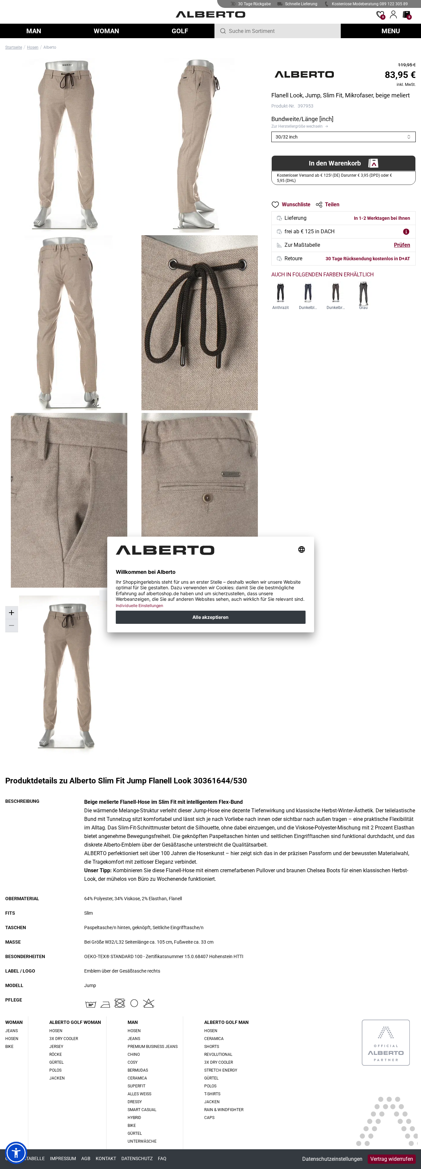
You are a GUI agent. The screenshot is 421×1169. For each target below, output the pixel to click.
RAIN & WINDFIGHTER (223, 1109)
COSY (132, 1062)
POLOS (55, 1070)
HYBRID (134, 1117)
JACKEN (57, 1078)
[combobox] (282, 31)
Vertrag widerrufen (391, 1159)
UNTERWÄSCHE (142, 1141)
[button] (343, 126)
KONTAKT (106, 1158)
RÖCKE (55, 1054)
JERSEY (56, 1046)
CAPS (209, 1117)
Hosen (32, 47)
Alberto (49, 47)
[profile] (393, 14)
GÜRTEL (56, 1062)
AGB (85, 1158)
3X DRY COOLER (63, 1038)
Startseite (13, 47)
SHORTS (211, 1046)
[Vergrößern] (11, 612)
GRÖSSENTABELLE (25, 1158)
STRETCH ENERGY (220, 1070)
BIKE (9, 1046)
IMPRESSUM (63, 1158)
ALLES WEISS (139, 1094)
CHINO (134, 1054)
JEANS (11, 1031)
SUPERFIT (136, 1086)
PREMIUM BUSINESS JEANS (153, 1046)
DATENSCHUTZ (137, 1158)
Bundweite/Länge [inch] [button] (302, 118)
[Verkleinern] (11, 625)
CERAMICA (137, 1078)
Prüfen (402, 245)
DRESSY (135, 1102)
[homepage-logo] (210, 14)
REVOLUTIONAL (218, 1054)
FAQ (162, 1158)
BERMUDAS (138, 1070)
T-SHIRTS (212, 1094)
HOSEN (11, 1038)
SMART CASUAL (142, 1109)
